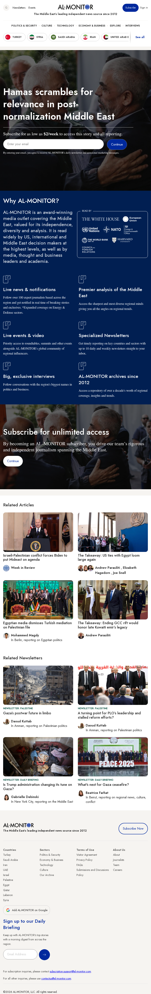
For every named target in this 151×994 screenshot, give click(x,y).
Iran (5, 865)
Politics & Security (24, 26)
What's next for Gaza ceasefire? (103, 784)
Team (116, 865)
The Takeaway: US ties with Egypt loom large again (109, 557)
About (116, 855)
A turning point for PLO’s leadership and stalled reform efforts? (109, 715)
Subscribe (130, 7)
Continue (13, 461)
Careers (117, 870)
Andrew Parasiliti (108, 567)
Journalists (118, 860)
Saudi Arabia (10, 860)
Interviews (132, 26)
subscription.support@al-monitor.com (70, 971)
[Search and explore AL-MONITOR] (6, 8)
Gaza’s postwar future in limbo (27, 713)
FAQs (79, 865)
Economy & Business (92, 26)
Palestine (8, 880)
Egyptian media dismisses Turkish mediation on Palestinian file (37, 625)
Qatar (6, 890)
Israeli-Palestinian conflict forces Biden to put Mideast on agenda (35, 557)
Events (32, 8)
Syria (6, 900)
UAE (5, 870)
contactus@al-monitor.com (56, 978)
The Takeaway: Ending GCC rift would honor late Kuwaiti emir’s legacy (108, 625)
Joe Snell (119, 573)
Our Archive (47, 875)
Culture (46, 26)
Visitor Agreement (86, 855)
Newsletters (19, 8)
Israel (6, 875)
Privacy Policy (84, 860)
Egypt (6, 885)
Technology (65, 26)
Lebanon (8, 895)
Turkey (7, 855)
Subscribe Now (133, 828)
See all (140, 37)
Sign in (144, 7)
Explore (115, 26)
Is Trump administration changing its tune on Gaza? (37, 787)
